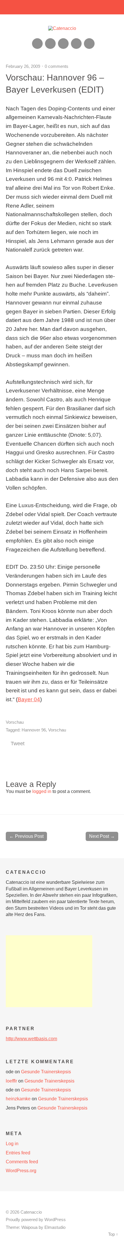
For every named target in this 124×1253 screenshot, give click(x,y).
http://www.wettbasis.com (31, 1038)
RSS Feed (37, 43)
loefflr (11, 1080)
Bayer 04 (29, 699)
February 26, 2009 (23, 66)
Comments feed (22, 1161)
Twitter (89, 43)
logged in (41, 791)
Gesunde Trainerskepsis (46, 1071)
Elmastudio (54, 1227)
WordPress (55, 1219)
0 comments (56, 66)
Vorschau (15, 722)
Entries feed (18, 1152)
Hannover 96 (34, 729)
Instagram (63, 43)
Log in (12, 1143)
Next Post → (102, 836)
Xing (50, 43)
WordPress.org (21, 1170)
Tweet (18, 743)
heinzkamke (18, 1098)
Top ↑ (113, 1234)
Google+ (76, 43)
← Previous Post (26, 836)
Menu (62, 7)
